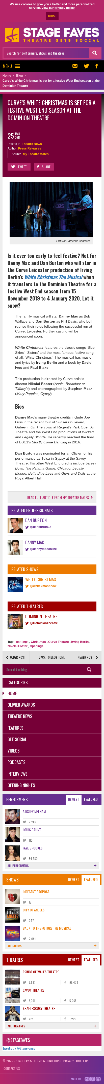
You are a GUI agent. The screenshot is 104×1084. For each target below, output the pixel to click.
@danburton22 (40, 527)
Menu (7, 66)
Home (12, 693)
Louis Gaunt (32, 829)
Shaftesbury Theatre (39, 1008)
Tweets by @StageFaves (19, 1048)
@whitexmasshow (43, 586)
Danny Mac (34, 542)
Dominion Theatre (41, 616)
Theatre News (32, 144)
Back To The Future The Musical (47, 928)
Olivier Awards (21, 705)
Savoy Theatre (33, 990)
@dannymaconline (43, 549)
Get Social (17, 739)
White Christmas (40, 579)
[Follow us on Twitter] (86, 66)
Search (89, 669)
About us (82, 1061)
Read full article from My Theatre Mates (58, 497)
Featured (91, 799)
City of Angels (33, 909)
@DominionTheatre (44, 623)
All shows (15, 946)
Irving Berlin (80, 642)
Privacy (68, 1061)
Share (46, 166)
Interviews (18, 774)
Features (15, 728)
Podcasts (16, 762)
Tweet (22, 166)
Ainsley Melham (34, 811)
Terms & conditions (47, 1061)
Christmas (38, 642)
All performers (18, 865)
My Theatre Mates (36, 154)
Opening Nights (21, 785)
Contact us (12, 1068)
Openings (36, 646)
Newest (73, 799)
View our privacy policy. (58, 8)
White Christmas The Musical (53, 277)
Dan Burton (36, 520)
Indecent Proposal (37, 891)
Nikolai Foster (18, 646)
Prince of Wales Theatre (41, 971)
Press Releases (29, 148)
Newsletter (76, 66)
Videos (14, 750)
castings (22, 642)
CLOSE (52, 16)
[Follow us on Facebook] (96, 66)
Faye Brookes (32, 847)
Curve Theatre (58, 642)
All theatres (16, 1026)
